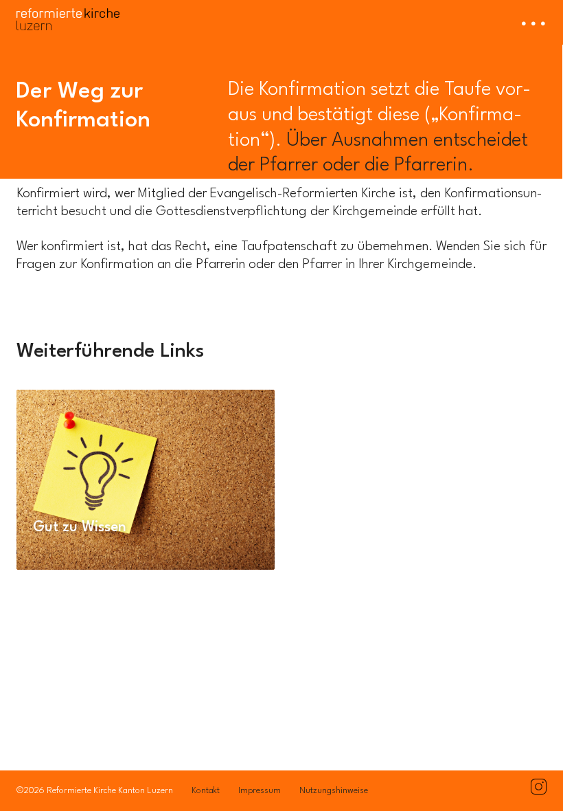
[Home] (67, 15)
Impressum (259, 790)
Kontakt (206, 790)
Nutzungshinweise (333, 790)
